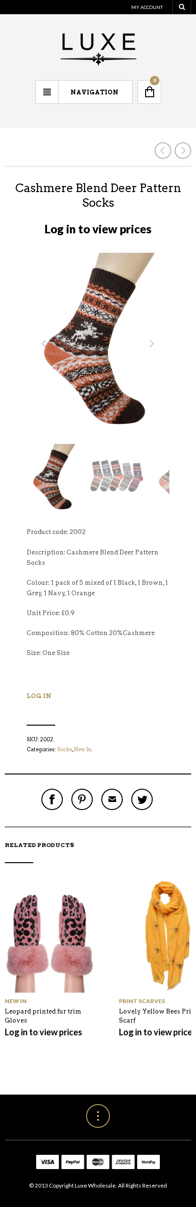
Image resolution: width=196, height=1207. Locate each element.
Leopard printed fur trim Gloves (43, 1016)
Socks (64, 749)
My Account (147, 7)
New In (82, 749)
